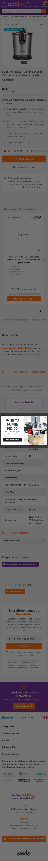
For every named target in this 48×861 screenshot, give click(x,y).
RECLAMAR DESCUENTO (12, 440)
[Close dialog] (45, 417)
